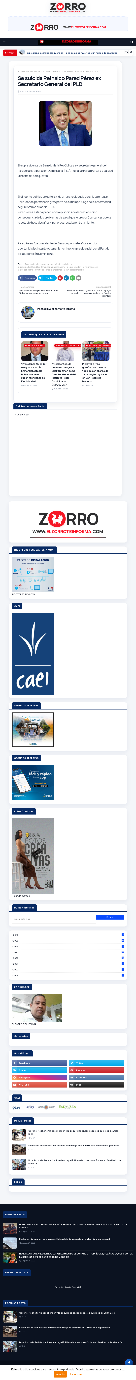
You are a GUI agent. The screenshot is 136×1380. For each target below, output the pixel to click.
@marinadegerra (90, 267)
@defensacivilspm (63, 264)
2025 (68, 940)
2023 (68, 952)
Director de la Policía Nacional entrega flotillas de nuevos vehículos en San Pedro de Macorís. (74, 1162)
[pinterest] (96, 1070)
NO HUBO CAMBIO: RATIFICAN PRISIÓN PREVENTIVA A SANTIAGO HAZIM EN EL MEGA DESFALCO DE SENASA (73, 1226)
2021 (68, 963)
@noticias (39, 269)
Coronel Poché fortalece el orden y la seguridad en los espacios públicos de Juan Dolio (73, 1132)
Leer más (76, 1374)
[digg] (96, 1085)
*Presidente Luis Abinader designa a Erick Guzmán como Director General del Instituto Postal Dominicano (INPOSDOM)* (64, 374)
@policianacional (54, 269)
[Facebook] (129, 1363)
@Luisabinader (74, 267)
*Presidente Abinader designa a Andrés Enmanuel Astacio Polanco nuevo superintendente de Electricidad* (33, 372)
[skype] (39, 1070)
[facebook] (39, 1063)
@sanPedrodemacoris (34, 71)
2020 (68, 969)
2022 (68, 958)
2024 (68, 946)
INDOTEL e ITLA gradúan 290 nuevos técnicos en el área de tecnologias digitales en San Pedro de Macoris (95, 372)
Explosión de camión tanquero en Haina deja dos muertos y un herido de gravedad (73, 1145)
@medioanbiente (25, 269)
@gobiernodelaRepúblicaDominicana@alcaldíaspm (41, 267)
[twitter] (96, 1063)
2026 (68, 934)
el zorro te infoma (27, 91)
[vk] (96, 1077)
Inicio (20, 71)
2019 (68, 975)
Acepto (60, 1374)
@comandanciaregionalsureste (39, 264)
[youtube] (39, 1085)
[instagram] (39, 1077)
